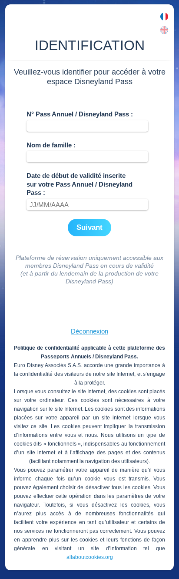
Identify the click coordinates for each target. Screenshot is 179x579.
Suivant (89, 227)
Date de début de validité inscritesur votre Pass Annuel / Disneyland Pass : (80, 184)
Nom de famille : (51, 145)
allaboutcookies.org (89, 557)
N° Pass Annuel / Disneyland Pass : (80, 114)
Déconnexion (89, 331)
